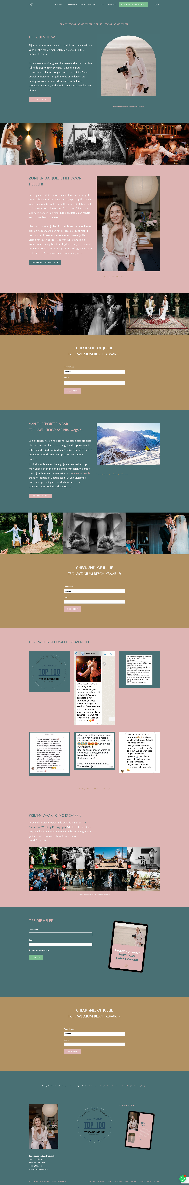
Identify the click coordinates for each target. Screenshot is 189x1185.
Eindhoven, (92, 1086)
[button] (182, 1178)
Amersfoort (99, 1086)
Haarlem (118, 1086)
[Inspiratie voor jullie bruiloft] (158, 4)
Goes (113, 1086)
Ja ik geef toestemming (40, 950)
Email (31, 940)
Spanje (143, 1086)
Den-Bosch (107, 1086)
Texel (133, 1086)
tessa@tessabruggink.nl (38, 1169)
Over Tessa (93, 5)
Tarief (82, 5)
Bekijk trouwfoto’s (40, 99)
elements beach (81, 473)
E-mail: (66, 378)
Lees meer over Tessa (41, 496)
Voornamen (33, 930)
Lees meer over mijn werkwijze (45, 262)
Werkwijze (72, 5)
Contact (112, 5)
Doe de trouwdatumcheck (133, 4)
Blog (103, 5)
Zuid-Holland (126, 1086)
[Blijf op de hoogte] (155, 4)
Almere (138, 1086)
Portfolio (60, 5)
